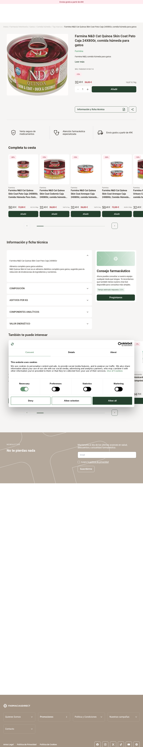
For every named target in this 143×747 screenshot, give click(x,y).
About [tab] (113, 352)
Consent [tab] (29, 352)
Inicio (5, 27)
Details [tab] (71, 352)
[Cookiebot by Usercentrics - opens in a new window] (120, 344)
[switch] (56, 389)
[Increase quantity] (87, 89)
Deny (30, 400)
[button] (54, 717)
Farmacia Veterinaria (19, 27)
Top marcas (57, 27)
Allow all (112, 400)
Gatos (32, 27)
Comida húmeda (43, 27)
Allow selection (71, 400)
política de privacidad (99, 462)
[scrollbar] (71, 226)
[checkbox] (79, 462)
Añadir (23, 214)
